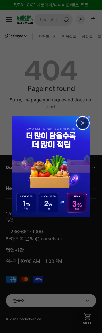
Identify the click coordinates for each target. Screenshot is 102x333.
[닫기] (82, 123)
